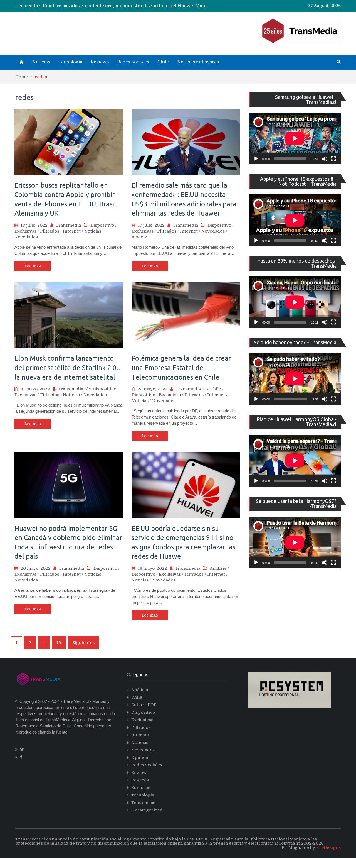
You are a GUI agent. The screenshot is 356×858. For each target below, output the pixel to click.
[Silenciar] (324, 159)
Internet (72, 231)
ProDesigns (328, 847)
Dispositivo (102, 225)
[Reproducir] (256, 159)
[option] (127, 6)
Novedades (26, 236)
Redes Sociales (133, 62)
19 (58, 642)
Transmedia (68, 225)
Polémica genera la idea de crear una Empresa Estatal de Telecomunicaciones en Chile (181, 368)
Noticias (41, 62)
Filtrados (49, 231)
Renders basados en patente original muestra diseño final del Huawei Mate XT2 (130, 5)
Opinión (139, 757)
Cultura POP (144, 704)
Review (139, 236)
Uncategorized (147, 810)
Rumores (140, 787)
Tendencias (143, 802)
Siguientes (83, 642)
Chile (163, 62)
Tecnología (70, 62)
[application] (295, 138)
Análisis (218, 568)
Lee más (32, 266)
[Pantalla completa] (333, 159)
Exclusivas (25, 231)
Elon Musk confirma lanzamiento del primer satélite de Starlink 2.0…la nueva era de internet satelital (68, 368)
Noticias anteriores (198, 62)
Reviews (100, 62)
